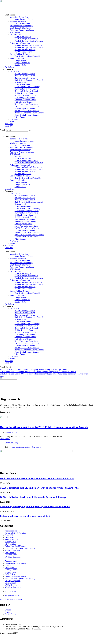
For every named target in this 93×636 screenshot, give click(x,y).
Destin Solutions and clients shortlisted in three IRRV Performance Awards (37, 478)
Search (2, 130)
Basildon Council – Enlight (25, 76)
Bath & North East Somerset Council (29, 80)
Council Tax (9, 535)
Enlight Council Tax (22, 63)
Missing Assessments (18, 21)
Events (12, 121)
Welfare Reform (11, 555)
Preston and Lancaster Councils (27, 111)
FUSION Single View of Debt (26, 39)
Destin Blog (9, 67)
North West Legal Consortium (26, 104)
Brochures (14, 119)
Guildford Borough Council (25, 95)
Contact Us (9, 126)
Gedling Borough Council (25, 93)
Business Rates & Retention (15, 533)
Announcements (11, 531)
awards (12, 447)
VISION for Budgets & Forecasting (28, 45)
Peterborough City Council (25, 108)
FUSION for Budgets (23, 37)
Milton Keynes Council (23, 102)
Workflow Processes (12, 557)
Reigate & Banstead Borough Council (29, 113)
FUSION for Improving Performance (29, 41)
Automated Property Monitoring (22, 30)
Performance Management (20, 43)
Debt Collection (11, 537)
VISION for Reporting (23, 52)
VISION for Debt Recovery (25, 50)
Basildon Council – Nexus (25, 78)
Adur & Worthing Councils (25, 74)
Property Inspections (12, 550)
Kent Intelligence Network (25, 98)
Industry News (10, 542)
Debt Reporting (16, 34)
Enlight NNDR (20, 65)
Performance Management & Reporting (20, 548)
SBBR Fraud (15, 32)
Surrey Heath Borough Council (27, 115)
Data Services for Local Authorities (28, 56)
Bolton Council (20, 82)
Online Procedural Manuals (15, 546)
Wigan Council (20, 117)
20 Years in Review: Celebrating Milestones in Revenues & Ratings (33, 497)
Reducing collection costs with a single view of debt (25, 516)
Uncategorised (10, 553)
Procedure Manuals (17, 58)
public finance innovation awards (28, 447)
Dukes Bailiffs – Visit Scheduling (27, 87)
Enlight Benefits (21, 61)
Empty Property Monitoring (20, 28)
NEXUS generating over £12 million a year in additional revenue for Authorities (39, 487)
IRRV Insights (10, 544)
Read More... (5, 439)
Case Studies (14, 71)
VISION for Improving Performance (29, 47)
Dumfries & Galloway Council (26, 91)
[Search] (30, 130)
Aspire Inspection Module (24, 19)
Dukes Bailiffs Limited (23, 84)
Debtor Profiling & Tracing (20, 54)
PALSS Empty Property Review (27, 106)
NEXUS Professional (23, 23)
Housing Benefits (11, 540)
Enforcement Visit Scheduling (21, 26)
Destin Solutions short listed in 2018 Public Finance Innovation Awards (44, 427)
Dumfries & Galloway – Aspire (27, 89)
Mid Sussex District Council (25, 100)
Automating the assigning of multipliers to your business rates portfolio (35, 506)
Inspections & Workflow (19, 17)
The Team (9, 124)
